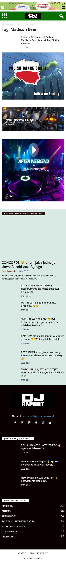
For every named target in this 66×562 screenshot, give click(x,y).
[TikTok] (36, 423)
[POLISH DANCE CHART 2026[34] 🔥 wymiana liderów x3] (10, 450)
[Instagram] (22, 423)
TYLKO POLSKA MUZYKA (15, 526)
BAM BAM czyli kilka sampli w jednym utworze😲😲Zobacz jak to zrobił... (42, 337)
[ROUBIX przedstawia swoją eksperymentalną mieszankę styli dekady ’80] (10, 290)
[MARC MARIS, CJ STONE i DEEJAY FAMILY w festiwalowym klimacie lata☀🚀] (10, 376)
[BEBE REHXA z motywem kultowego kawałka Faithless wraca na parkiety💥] (10, 357)
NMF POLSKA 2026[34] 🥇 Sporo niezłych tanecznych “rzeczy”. (39, 463)
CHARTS (6, 511)
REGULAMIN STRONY (39, 553)
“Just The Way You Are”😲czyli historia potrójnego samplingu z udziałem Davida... (39, 322)
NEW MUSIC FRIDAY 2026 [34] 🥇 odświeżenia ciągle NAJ (39, 479)
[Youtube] (50, 423)
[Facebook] (16, 423)
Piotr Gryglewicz (9, 271)
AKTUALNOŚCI (9, 516)
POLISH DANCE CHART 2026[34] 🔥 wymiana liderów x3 (41, 447)
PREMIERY (7, 506)
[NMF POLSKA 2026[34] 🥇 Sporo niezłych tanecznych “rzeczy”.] (10, 466)
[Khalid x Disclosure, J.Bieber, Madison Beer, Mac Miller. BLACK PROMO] (10, 41)
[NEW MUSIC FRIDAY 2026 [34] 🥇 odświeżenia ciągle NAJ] (10, 482)
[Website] (43, 423)
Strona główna (7, 24)
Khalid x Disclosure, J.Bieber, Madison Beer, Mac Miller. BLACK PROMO (40, 40)
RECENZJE (7, 536)
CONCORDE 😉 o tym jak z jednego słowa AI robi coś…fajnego (29, 264)
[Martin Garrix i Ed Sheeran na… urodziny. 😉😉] (10, 307)
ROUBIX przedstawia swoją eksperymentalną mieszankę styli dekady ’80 (40, 289)
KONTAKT (22, 553)
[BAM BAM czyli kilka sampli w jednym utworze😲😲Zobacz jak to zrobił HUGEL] (10, 340)
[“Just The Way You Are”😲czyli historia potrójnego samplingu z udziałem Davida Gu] (10, 323)
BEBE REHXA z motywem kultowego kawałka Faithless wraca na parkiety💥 (41, 355)
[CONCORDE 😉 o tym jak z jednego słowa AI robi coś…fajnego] (33, 239)
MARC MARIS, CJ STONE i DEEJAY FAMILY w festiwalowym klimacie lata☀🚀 (42, 372)
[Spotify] (29, 423)
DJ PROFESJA (9, 531)
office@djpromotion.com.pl (41, 416)
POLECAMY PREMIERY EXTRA (18, 521)
